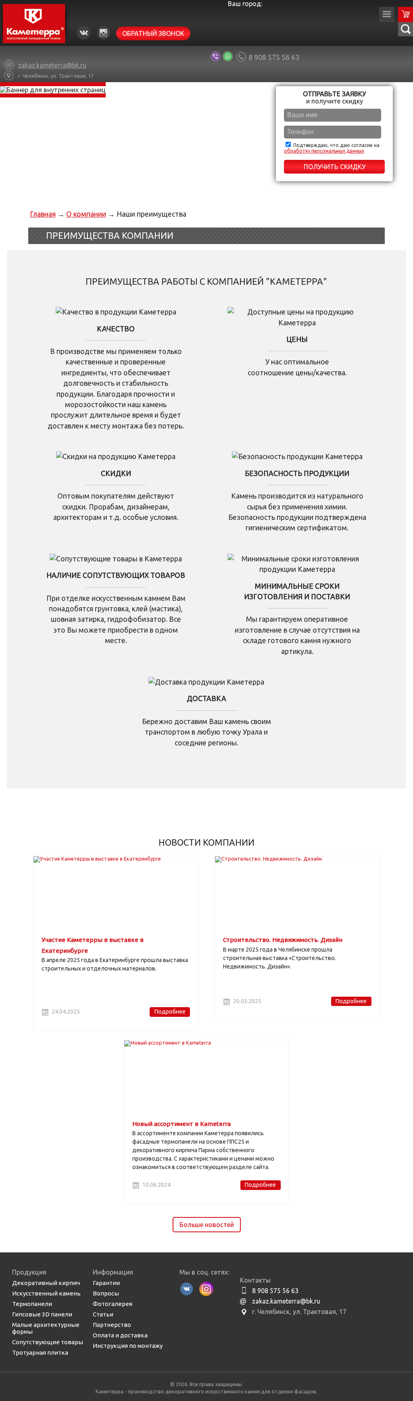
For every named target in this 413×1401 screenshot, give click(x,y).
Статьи (103, 1314)
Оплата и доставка (120, 1335)
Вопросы (106, 1293)
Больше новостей (206, 1224)
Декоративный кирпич (46, 1282)
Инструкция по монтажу (128, 1345)
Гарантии (106, 1282)
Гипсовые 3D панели (42, 1314)
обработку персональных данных (324, 150)
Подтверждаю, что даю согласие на (332, 148)
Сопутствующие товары (47, 1342)
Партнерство (112, 1324)
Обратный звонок (153, 33)
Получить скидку (334, 166)
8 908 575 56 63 (273, 57)
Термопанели (32, 1303)
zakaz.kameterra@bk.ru (286, 1301)
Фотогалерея (112, 1303)
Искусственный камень (46, 1293)
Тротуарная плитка (40, 1352)
